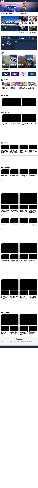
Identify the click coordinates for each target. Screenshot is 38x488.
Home (9, 1)
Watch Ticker (15, 1)
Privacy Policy (22, 342)
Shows (27, 1)
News (22, 1)
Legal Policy (16, 342)
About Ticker (4, 341)
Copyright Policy (24, 341)
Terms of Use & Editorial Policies (14, 341)
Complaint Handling (32, 341)
